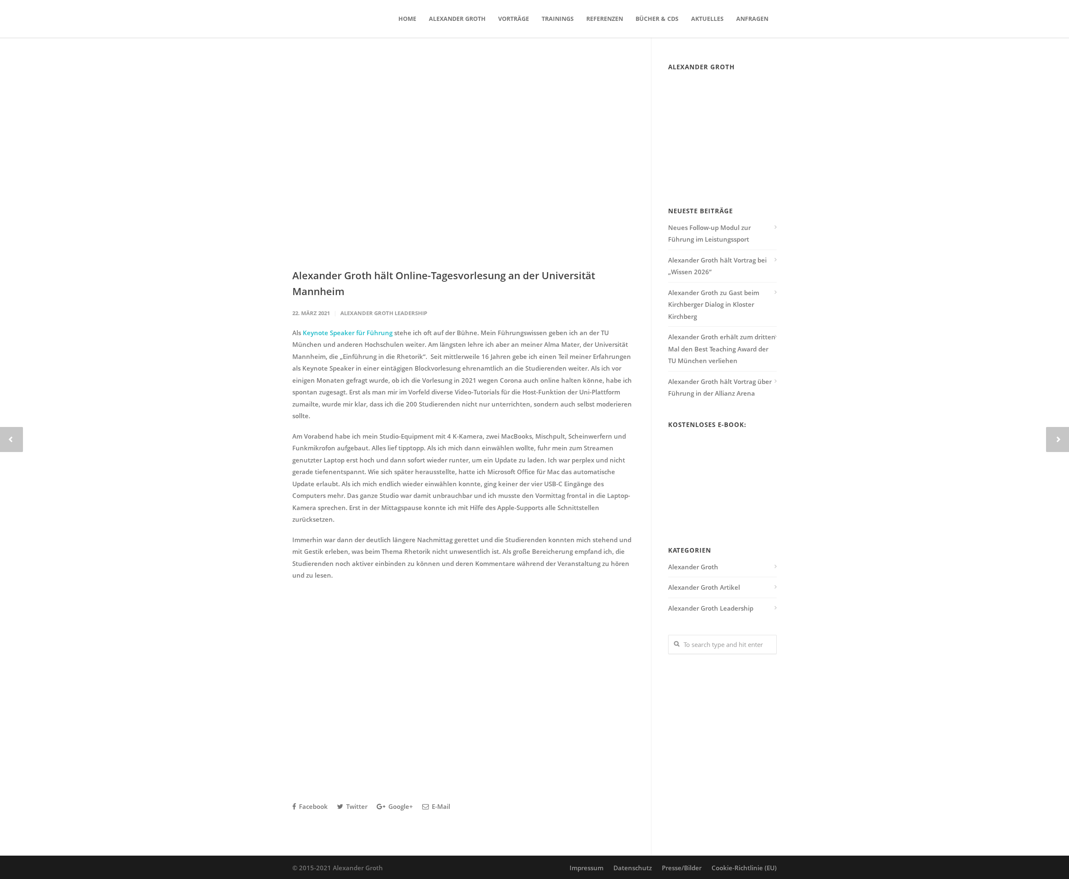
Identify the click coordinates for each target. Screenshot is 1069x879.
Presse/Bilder (682, 868)
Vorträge (513, 19)
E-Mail (440, 806)
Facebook (312, 806)
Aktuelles (707, 19)
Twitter (356, 806)
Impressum (586, 868)
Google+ (400, 806)
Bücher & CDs (657, 19)
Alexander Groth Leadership (383, 313)
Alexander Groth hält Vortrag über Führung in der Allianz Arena (720, 387)
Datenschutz (632, 868)
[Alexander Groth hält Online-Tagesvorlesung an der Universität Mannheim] (463, 159)
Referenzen (604, 19)
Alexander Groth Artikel (704, 587)
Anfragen (752, 19)
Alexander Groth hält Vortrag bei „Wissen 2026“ (717, 266)
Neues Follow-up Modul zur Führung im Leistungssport (709, 233)
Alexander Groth (457, 19)
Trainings (558, 19)
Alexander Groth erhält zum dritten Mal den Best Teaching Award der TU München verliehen (721, 349)
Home (407, 19)
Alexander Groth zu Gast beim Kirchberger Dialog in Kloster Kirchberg (713, 304)
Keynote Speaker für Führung (348, 332)
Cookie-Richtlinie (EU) (744, 868)
